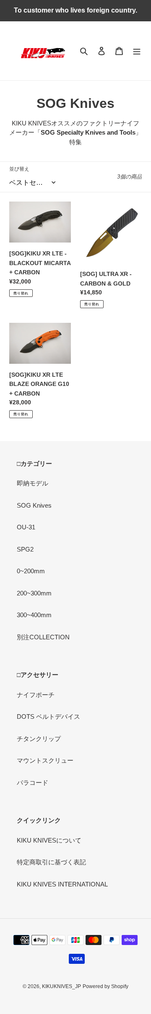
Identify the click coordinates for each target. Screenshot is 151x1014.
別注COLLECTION (43, 637)
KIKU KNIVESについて (49, 840)
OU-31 (26, 527)
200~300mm (34, 593)
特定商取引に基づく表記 (51, 862)
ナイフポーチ (36, 694)
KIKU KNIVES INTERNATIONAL (62, 884)
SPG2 (25, 549)
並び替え (19, 169)
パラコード (32, 782)
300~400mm (34, 614)
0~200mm (31, 571)
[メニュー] (137, 51)
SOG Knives (34, 505)
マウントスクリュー (45, 760)
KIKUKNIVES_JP (61, 986)
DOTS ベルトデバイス (48, 716)
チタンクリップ (39, 738)
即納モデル (32, 483)
